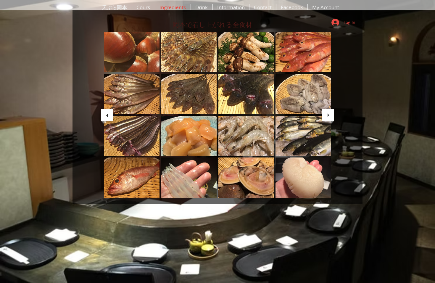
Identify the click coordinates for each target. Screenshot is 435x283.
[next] (328, 115)
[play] (322, 202)
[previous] (107, 115)
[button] (132, 52)
